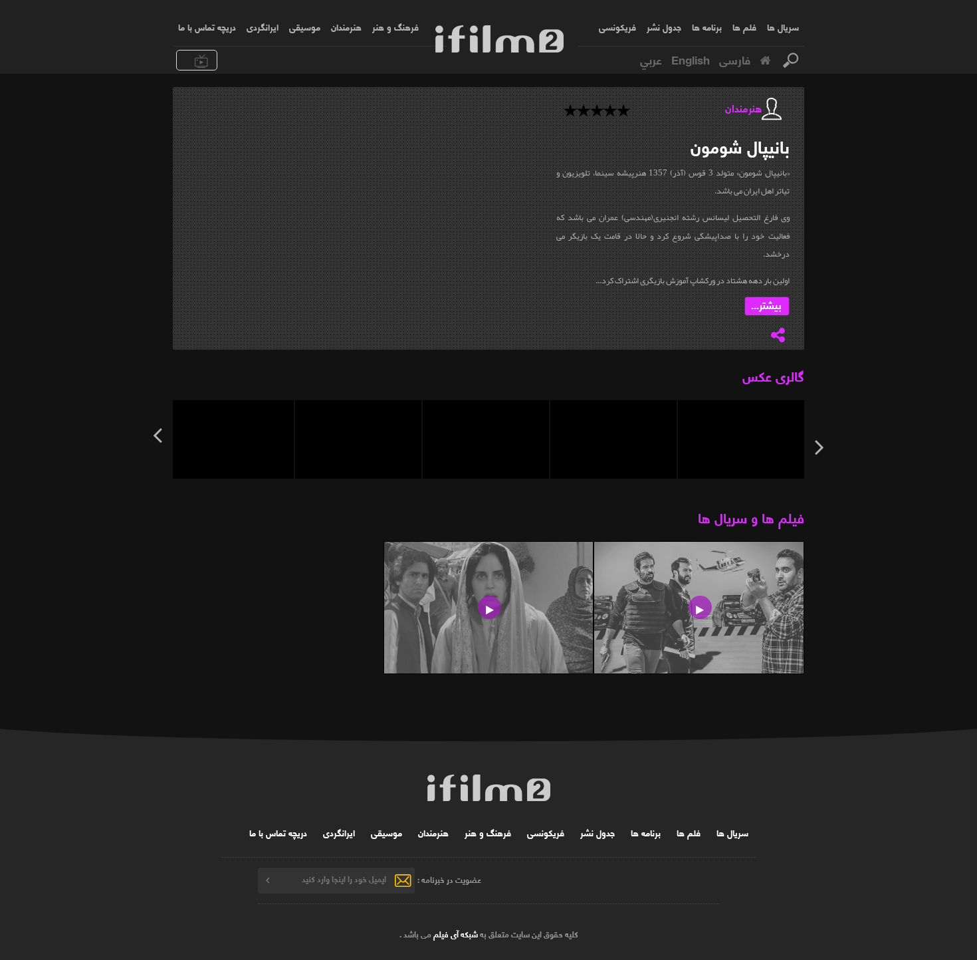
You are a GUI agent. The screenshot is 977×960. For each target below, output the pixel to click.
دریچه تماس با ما (207, 27)
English (690, 59)
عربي (651, 59)
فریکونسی (617, 27)
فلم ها (744, 27)
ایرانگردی (262, 27)
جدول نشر (664, 27)
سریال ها (783, 27)
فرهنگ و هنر (395, 27)
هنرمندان (346, 27)
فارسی (734, 59)
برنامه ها (707, 27)
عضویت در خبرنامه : (449, 878)
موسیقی (304, 27)
